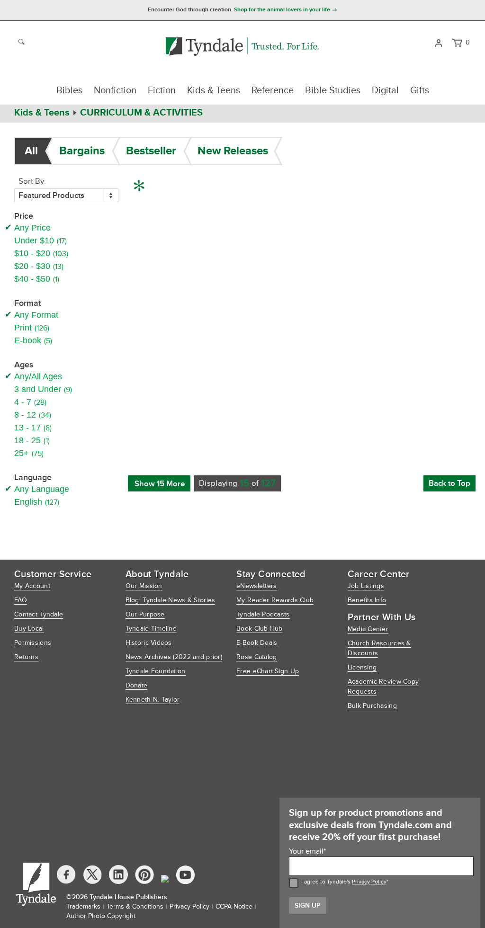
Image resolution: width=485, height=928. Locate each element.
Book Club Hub (259, 629)
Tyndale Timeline (151, 629)
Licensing (362, 667)
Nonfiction (115, 90)
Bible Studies (332, 90)
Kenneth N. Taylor (153, 700)
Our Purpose (145, 614)
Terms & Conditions (135, 906)
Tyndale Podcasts (262, 614)
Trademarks (83, 906)
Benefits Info (367, 600)
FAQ (20, 600)
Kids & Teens (213, 90)
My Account (32, 586)
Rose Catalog (256, 657)
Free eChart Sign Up (267, 671)
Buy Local (29, 629)
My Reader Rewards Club (275, 600)
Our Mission (144, 586)
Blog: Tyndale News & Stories (171, 600)
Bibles (69, 90)
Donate (137, 685)
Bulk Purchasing (372, 706)
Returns (26, 657)
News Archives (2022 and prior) (174, 657)
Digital (385, 90)
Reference (272, 90)
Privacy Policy (369, 881)
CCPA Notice (234, 906)
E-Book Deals (256, 643)
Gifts (419, 90)
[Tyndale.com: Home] (242, 47)
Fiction (162, 90)
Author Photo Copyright (100, 916)
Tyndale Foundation (156, 671)
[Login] (438, 42)
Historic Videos (149, 643)
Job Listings (366, 586)
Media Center (368, 629)
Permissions (32, 643)
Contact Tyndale (38, 614)
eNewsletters (256, 586)
